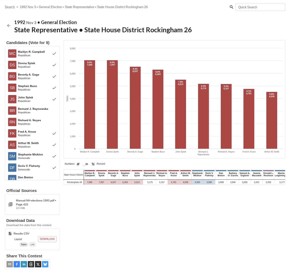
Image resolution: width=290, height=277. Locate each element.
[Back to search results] (9, 26)
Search (10, 7)
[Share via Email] (10, 264)
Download (47, 238)
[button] (23, 244)
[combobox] (260, 7)
